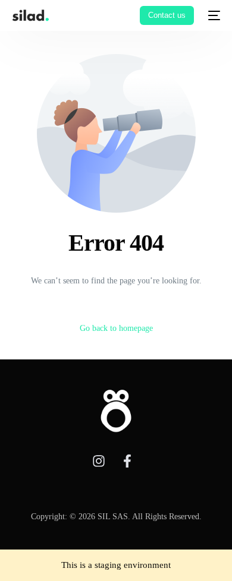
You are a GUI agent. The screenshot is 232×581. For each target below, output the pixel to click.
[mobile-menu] (213, 15)
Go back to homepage (116, 328)
